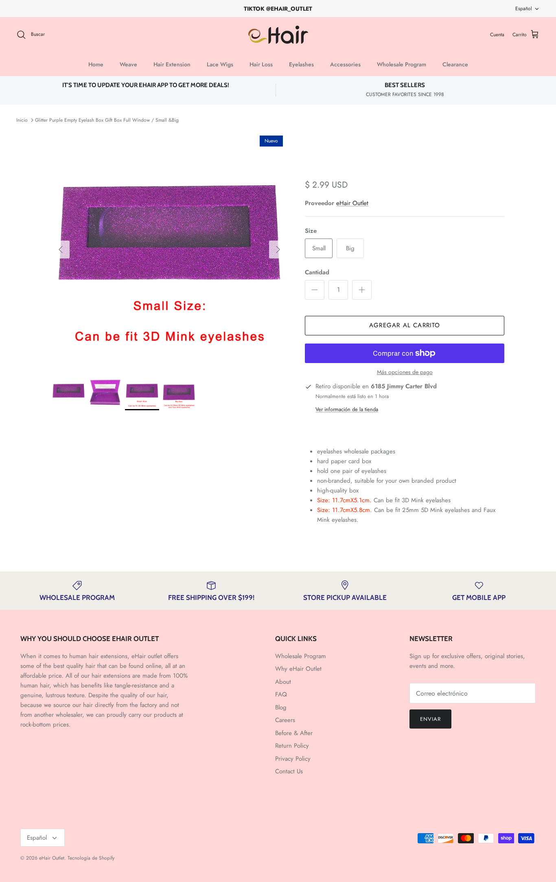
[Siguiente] (278, 249)
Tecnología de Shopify (91, 858)
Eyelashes (301, 64)
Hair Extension (171, 64)
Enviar (430, 719)
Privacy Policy (293, 758)
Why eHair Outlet (298, 668)
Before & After (294, 733)
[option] (169, 249)
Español (523, 8)
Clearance (455, 64)
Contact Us (289, 771)
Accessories (345, 64)
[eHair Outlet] (278, 34)
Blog (281, 707)
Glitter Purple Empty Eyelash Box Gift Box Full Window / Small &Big (107, 120)
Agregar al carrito (404, 325)
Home (95, 64)
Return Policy (292, 745)
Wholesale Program (401, 64)
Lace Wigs (220, 64)
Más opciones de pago (405, 372)
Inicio (22, 120)
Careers (285, 720)
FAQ (281, 694)
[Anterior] (61, 249)
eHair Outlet (352, 203)
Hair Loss (261, 64)
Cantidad (317, 272)
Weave (128, 64)
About (283, 681)
